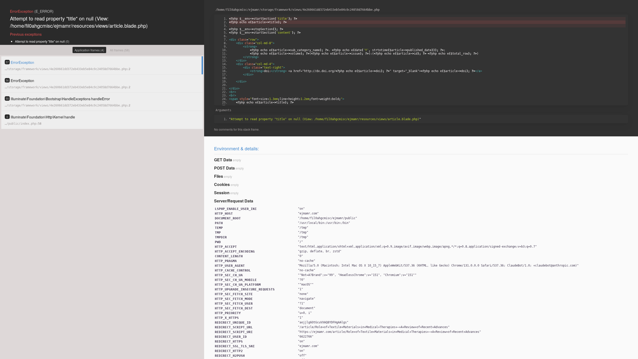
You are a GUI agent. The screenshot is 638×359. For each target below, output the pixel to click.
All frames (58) (120, 50)
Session (222, 192)
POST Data (224, 168)
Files (218, 176)
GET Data (223, 160)
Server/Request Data (233, 201)
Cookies (222, 184)
